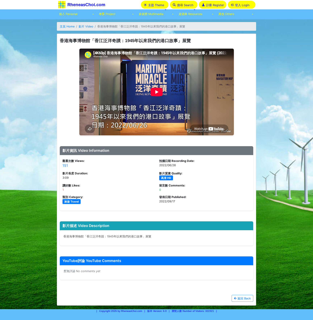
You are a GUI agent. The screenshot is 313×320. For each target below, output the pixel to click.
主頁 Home (67, 26)
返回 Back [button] (244, 298)
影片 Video (86, 26)
